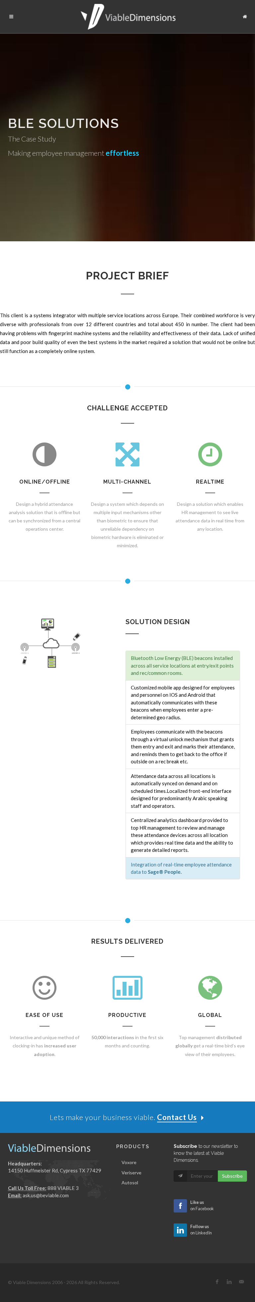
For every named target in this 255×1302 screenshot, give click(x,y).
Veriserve (131, 1172)
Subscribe (232, 1176)
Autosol (130, 1182)
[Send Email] (241, 1281)
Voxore (129, 1162)
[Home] (244, 15)
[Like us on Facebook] (217, 1281)
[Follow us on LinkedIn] (229, 1281)
